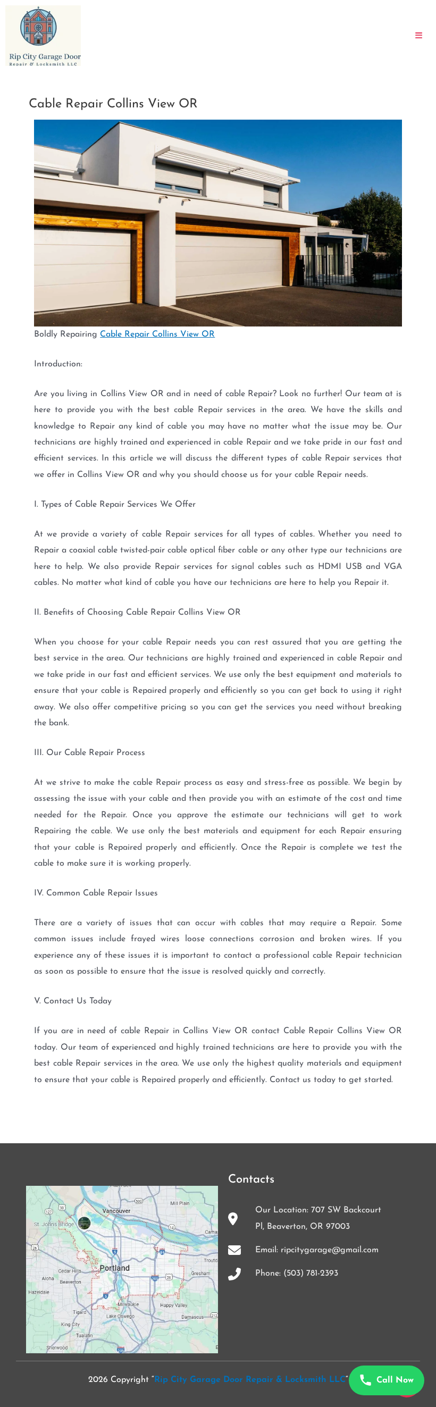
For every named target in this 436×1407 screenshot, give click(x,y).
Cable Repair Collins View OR (157, 334)
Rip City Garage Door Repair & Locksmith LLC (250, 1380)
